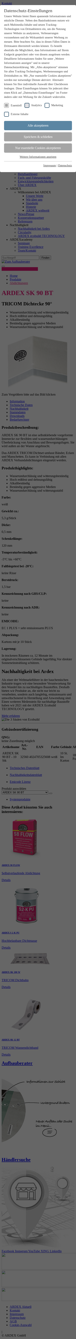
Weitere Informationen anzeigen (38, 156)
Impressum (49, 165)
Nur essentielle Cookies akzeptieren (38, 148)
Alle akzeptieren (38, 125)
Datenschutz (65, 165)
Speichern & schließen (38, 137)
